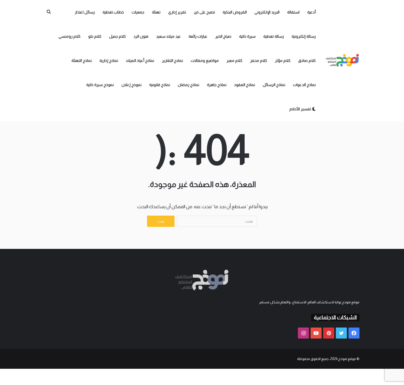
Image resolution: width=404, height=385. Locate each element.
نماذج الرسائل (274, 84)
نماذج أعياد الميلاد (140, 60)
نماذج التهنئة (81, 60)
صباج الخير (223, 36)
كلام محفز (258, 60)
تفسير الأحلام (300, 109)
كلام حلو (94, 36)
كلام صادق (307, 60)
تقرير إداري (177, 12)
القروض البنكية (235, 12)
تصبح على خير (204, 12)
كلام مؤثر (282, 60)
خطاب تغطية (113, 12)
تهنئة (156, 12)
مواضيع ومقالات (205, 60)
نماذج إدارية (108, 60)
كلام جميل (117, 36)
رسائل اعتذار (85, 12)
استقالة (293, 12)
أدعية (311, 12)
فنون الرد (141, 36)
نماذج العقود (244, 84)
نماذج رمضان (188, 84)
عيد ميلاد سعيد (168, 36)
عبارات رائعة (198, 36)
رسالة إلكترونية (304, 36)
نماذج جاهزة (216, 84)
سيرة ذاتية (247, 36)
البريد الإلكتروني (267, 12)
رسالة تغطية (273, 36)
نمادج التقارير (172, 60)
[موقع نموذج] (342, 60)
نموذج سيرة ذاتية (100, 84)
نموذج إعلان (131, 84)
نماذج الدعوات (304, 84)
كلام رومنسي (70, 36)
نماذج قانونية (159, 84)
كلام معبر (234, 60)
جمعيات (138, 12)
